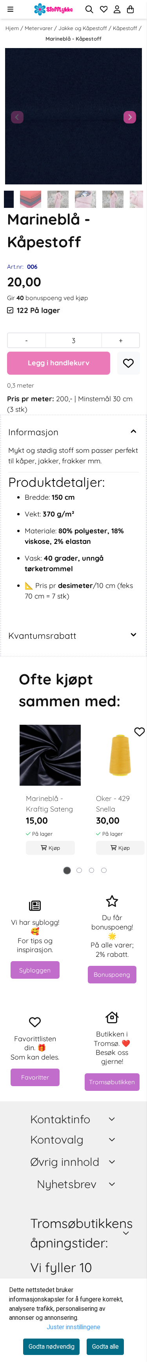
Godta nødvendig (51, 1346)
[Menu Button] (10, 9)
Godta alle (105, 1346)
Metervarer (39, 28)
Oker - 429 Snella (113, 803)
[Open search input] (89, 9)
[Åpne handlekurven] (130, 9)
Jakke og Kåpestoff (83, 28)
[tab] (67, 870)
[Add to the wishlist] (69, 731)
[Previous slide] (17, 117)
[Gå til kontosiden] (140, 9)
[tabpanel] (50, 794)
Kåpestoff (126, 28)
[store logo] (54, 9)
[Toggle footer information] (113, 1118)
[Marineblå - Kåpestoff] (73, 116)
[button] (128, 363)
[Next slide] (129, 117)
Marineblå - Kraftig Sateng (49, 803)
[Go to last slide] (14, 199)
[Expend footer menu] (113, 1139)
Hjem (12, 28)
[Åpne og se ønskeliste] (104, 9)
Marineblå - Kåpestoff (73, 38)
